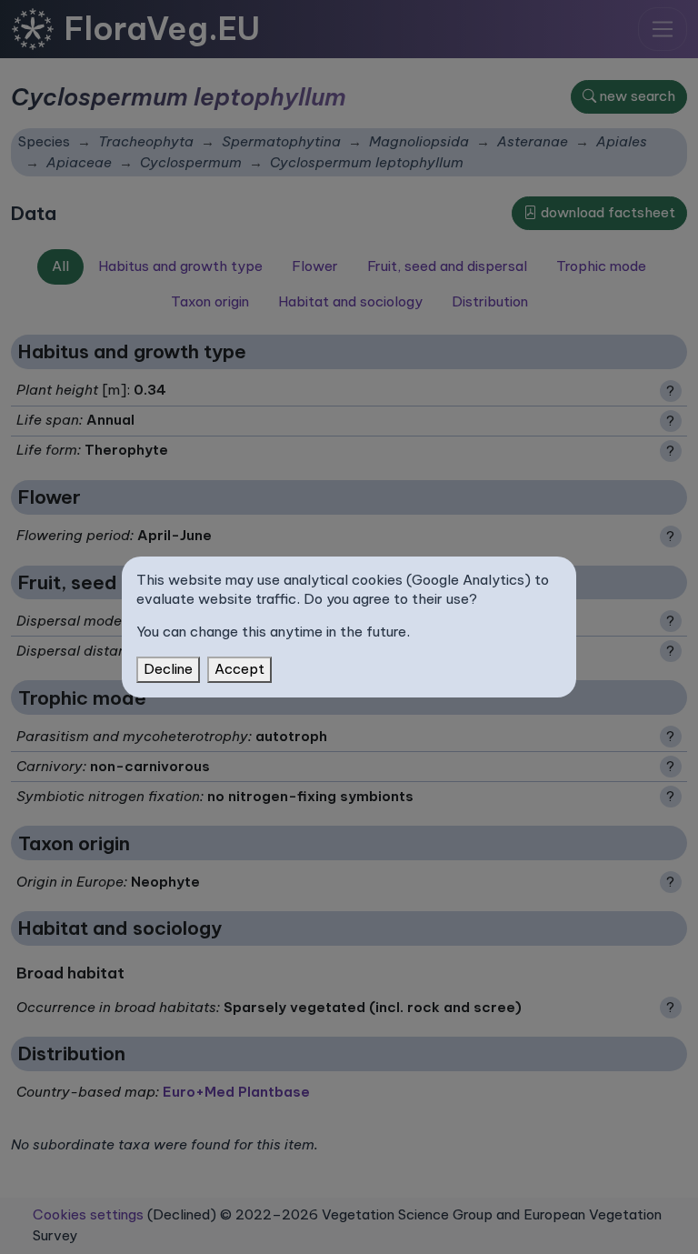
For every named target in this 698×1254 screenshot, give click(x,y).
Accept (239, 668)
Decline (168, 668)
